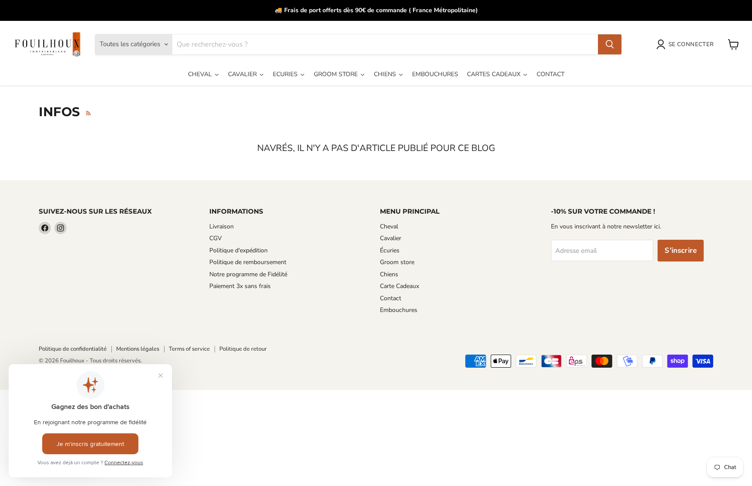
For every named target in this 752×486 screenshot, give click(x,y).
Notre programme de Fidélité (248, 274)
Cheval (389, 226)
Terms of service (189, 349)
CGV (215, 238)
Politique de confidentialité (73, 349)
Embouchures (398, 310)
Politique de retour (243, 349)
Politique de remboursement (247, 262)
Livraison (221, 226)
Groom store (397, 262)
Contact (390, 298)
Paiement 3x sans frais (240, 286)
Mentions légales (137, 349)
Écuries (390, 250)
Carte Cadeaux (399, 286)
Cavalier (390, 238)
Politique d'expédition (238, 250)
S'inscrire (681, 250)
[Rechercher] (609, 44)
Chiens (389, 274)
